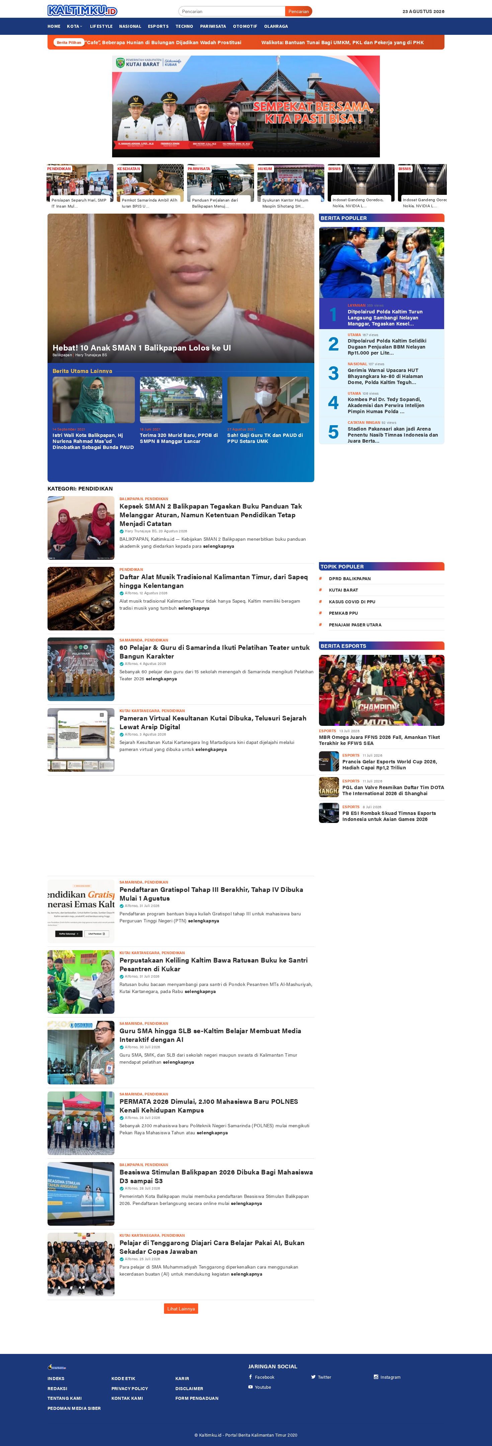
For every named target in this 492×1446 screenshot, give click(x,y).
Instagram (391, 1377)
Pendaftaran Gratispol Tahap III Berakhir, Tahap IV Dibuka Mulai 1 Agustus (211, 893)
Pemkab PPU (343, 613)
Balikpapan (62, 354)
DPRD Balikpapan (350, 578)
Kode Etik (123, 1378)
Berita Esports (343, 646)
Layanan (356, 305)
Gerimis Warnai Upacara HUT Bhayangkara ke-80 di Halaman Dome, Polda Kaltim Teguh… (385, 376)
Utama (354, 334)
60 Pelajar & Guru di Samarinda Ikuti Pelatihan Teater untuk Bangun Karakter (214, 651)
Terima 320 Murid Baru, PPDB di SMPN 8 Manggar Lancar (179, 438)
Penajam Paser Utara (355, 624)
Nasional (357, 363)
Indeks (56, 1378)
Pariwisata (199, 168)
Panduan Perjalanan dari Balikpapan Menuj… (215, 203)
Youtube (263, 1387)
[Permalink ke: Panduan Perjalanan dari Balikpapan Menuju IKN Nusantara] (220, 182)
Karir (182, 1378)
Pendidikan (59, 168)
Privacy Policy (129, 1388)
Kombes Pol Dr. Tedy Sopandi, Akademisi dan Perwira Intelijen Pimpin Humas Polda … (386, 405)
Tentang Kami (65, 1398)
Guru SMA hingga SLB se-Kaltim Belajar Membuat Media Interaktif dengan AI (210, 1034)
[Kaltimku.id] (83, 10)
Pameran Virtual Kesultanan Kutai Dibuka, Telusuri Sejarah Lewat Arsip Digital (213, 722)
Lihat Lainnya (181, 1308)
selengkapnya (219, 545)
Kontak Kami (127, 1398)
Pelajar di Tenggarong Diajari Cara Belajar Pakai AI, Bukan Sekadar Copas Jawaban (212, 1246)
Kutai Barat (343, 590)
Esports (327, 730)
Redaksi (57, 1388)
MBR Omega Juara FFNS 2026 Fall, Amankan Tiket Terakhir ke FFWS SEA (379, 740)
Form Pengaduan (197, 1398)
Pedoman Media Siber (74, 1408)
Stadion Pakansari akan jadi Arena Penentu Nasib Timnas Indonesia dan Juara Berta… (393, 435)
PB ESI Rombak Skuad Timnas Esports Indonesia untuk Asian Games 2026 (389, 816)
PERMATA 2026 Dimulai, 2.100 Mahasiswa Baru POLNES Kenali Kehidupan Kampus (209, 1105)
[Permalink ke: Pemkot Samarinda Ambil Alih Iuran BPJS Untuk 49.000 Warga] (150, 182)
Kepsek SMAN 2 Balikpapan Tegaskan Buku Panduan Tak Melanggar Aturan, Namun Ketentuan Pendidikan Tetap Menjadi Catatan (210, 514)
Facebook (264, 1377)
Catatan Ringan (364, 422)
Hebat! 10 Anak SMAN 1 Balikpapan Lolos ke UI (142, 347)
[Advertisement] (181, 825)
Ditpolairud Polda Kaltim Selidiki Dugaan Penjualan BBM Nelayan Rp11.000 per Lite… (387, 346)
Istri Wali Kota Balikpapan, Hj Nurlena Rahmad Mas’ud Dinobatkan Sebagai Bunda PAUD (93, 441)
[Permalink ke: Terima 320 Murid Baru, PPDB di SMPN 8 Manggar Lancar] (181, 400)
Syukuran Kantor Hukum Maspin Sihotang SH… (285, 203)
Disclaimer (189, 1388)
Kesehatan (128, 168)
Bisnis (334, 168)
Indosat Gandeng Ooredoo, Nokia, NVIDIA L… (358, 203)
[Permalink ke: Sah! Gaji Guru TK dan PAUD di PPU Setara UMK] (268, 400)
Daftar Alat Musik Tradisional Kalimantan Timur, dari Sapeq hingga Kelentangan (213, 581)
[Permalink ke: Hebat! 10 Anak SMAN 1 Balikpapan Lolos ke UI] (181, 288)
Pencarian (299, 11)
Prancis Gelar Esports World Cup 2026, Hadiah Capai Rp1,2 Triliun (389, 764)
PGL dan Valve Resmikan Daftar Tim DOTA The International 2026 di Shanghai (393, 790)
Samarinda (131, 639)
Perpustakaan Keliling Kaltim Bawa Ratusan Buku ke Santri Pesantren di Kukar (213, 964)
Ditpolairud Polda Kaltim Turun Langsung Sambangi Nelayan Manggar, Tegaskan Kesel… (385, 317)
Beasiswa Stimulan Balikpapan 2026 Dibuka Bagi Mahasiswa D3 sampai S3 (216, 1176)
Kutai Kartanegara (139, 710)
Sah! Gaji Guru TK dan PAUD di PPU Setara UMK (265, 438)
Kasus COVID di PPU (352, 601)
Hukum (265, 168)
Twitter (325, 1377)
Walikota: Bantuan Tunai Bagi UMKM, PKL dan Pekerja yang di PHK (273, 42)
